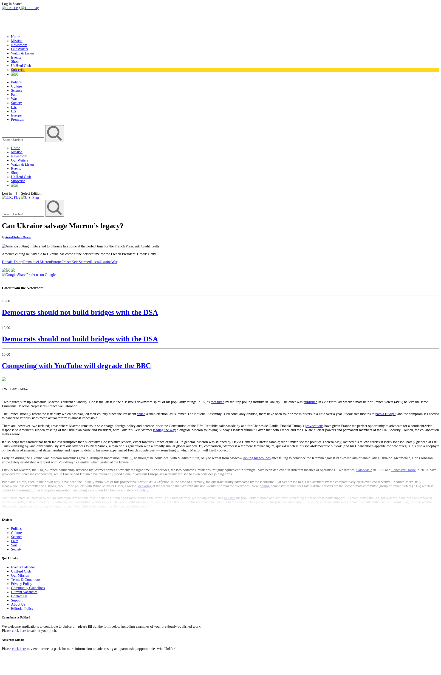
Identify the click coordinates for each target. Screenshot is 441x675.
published (310, 402)
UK (14, 107)
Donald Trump (12, 262)
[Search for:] (23, 140)
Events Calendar (23, 567)
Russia (95, 262)
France (66, 262)
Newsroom (19, 45)
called (141, 414)
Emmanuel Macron (37, 262)
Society (16, 103)
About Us (18, 604)
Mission (17, 41)
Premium (17, 119)
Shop (15, 61)
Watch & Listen (22, 53)
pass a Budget (385, 414)
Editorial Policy (22, 608)
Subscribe (18, 70)
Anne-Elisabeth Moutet (18, 237)
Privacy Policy (21, 584)
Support (17, 600)
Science (16, 90)
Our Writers (19, 49)
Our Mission (20, 575)
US (13, 111)
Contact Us (19, 596)
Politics (16, 82)
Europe (16, 115)
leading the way (164, 430)
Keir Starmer (80, 262)
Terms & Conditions (25, 579)
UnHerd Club (21, 66)
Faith (14, 94)
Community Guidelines (28, 588)
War (14, 99)
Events (16, 57)
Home (15, 37)
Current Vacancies (24, 592)
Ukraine (105, 262)
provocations (314, 426)
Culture (16, 86)
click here (19, 630)
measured (217, 402)
